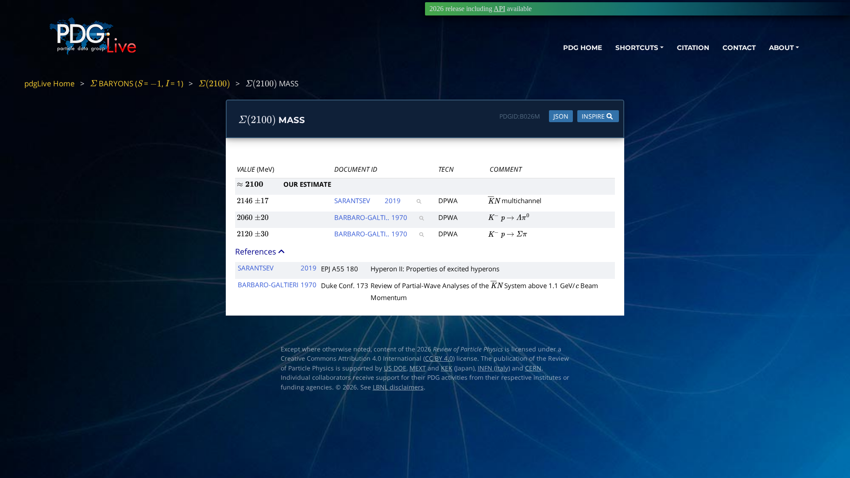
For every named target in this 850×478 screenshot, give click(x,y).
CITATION (693, 47)
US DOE (395, 368)
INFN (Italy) (494, 368)
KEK (446, 368)
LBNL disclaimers (398, 387)
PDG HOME (582, 47)
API (499, 8)
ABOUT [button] (781, 47)
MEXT (418, 368)
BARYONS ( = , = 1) (136, 83)
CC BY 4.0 (439, 358)
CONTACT (739, 47)
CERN (533, 368)
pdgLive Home (49, 83)
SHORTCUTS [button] (636, 47)
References (256, 251)
